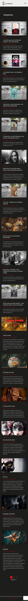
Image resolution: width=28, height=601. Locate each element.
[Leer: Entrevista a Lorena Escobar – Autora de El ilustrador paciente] (13, 156)
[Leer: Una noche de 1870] (13, 428)
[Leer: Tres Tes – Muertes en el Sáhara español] (13, 190)
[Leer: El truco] (13, 465)
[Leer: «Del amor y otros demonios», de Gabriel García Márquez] (13, 92)
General (4, 300)
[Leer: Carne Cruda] (13, 323)
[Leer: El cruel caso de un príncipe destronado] (13, 224)
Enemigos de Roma (9, 514)
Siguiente (14, 579)
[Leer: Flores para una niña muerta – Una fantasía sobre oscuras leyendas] (13, 291)
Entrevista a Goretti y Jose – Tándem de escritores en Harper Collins (13, 271)
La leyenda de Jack (9, 406)
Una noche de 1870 (9, 440)
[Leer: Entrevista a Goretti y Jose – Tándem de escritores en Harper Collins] (13, 257)
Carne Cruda (7, 335)
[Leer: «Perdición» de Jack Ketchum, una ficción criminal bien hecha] (13, 124)
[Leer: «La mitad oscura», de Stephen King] (13, 60)
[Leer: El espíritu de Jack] (13, 360)
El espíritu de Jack (8, 372)
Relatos (4, 333)
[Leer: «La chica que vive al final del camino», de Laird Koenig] (13, 28)
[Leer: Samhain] (13, 537)
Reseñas (5, 37)
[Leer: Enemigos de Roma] (13, 502)
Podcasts (5, 233)
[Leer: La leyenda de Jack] (13, 394)
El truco (5, 477)
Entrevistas (5, 166)
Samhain (5, 549)
